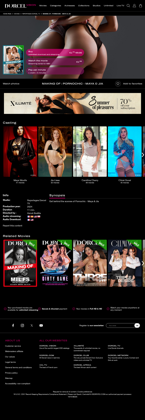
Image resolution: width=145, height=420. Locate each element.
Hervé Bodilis (34, 213)
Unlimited (108, 6)
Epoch (79, 394)
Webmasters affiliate (14, 351)
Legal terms (10, 362)
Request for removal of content (64, 392)
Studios (96, 6)
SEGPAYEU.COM (98, 394)
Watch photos (11, 84)
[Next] (143, 155)
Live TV (120, 6)
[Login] (135, 5)
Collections (83, 6)
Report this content (12, 225)
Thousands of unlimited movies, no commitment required (87, 348)
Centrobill (86, 394)
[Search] (129, 5)
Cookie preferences (85, 392)
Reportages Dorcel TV (31, 14)
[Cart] (141, 5)
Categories (55, 6)
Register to (91, 325)
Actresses (69, 6)
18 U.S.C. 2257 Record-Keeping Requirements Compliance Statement (40, 394)
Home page (7, 14)
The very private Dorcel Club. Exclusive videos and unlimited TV (88, 357)
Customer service (13, 346)
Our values (10, 357)
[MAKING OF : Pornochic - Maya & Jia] (13, 59)
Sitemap (8, 378)
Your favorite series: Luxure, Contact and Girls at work (123, 357)
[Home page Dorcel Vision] (20, 5)
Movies (43, 6)
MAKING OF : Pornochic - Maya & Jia (57, 14)
